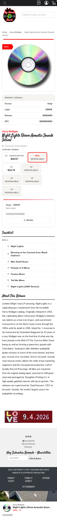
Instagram (29, 444)
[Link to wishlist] (39, 3)
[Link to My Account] (46, 3)
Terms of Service (28, 480)
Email (29, 447)
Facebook (29, 441)
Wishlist (29, 220)
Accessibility (28, 487)
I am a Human (35, 458)
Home (4, 32)
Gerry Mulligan (16, 32)
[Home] (9, 14)
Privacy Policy (11, 480)
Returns (46, 478)
